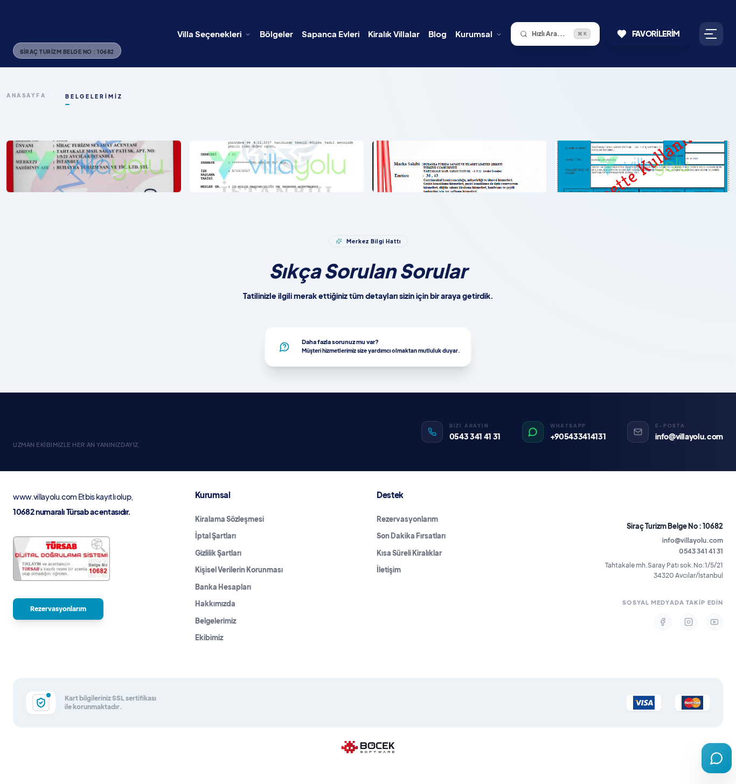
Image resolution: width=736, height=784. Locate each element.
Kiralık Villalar (394, 34)
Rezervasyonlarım (58, 609)
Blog (437, 34)
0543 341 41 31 (701, 551)
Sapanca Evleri (330, 34)
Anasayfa (26, 95)
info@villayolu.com (692, 540)
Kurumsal (473, 34)
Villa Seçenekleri (209, 34)
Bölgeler (276, 34)
